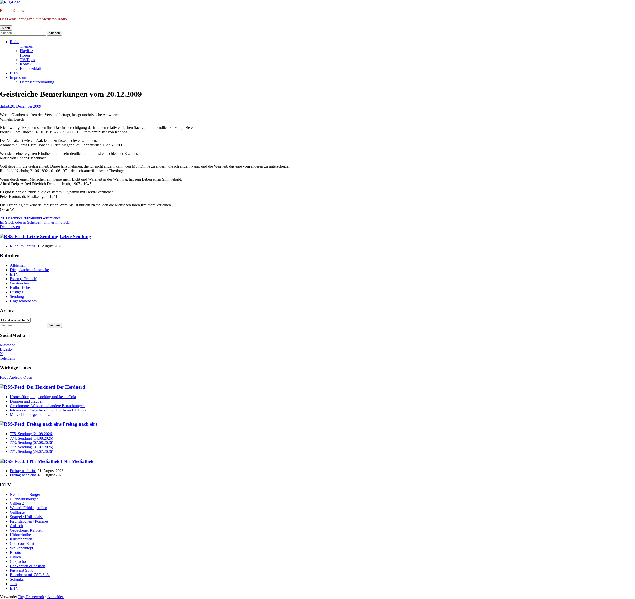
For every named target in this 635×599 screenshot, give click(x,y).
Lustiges (16, 292)
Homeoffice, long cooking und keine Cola (43, 397)
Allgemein (18, 265)
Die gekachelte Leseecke (29, 270)
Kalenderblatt (30, 68)
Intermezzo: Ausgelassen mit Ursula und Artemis (48, 410)
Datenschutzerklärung (37, 82)
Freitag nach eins (80, 424)
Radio (14, 42)
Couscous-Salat (22, 543)
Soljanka (17, 579)
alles (13, 584)
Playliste (26, 51)
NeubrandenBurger (25, 494)
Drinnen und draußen (26, 401)
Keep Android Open (16, 377)
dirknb (5, 106)
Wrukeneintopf (21, 548)
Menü (6, 28)
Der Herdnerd (71, 387)
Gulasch (16, 526)
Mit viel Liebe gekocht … (30, 414)
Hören (25, 55)
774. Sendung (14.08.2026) (31, 438)
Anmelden (55, 597)
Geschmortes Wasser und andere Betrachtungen (47, 406)
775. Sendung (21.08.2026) (31, 434)
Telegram (7, 358)
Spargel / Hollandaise (26, 517)
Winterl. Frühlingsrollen (28, 508)
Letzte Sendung (75, 236)
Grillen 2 (17, 503)
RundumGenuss (12, 10)
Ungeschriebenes (23, 301)
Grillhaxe (17, 512)
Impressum (18, 77)
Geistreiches (50, 218)
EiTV (14, 73)
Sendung (17, 296)
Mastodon (8, 345)
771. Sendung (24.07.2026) (31, 451)
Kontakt (26, 64)
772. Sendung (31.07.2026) (31, 447)
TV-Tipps (27, 60)
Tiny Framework (31, 597)
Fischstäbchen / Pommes (29, 521)
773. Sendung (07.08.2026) (31, 443)
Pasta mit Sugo (21, 570)
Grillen (15, 557)
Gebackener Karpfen (26, 530)
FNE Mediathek (77, 461)
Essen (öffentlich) (23, 279)
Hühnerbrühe (20, 535)
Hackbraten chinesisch (27, 566)
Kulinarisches (20, 287)
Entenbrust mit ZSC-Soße (30, 575)
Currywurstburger (24, 499)
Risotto (15, 552)
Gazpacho (18, 561)
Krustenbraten (21, 539)
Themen (26, 46)
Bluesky (6, 349)
